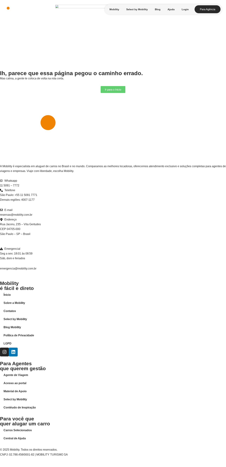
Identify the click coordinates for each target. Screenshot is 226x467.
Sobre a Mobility (14, 302)
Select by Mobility (137, 9)
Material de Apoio (15, 391)
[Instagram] (4, 352)
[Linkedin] (13, 352)
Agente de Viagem (16, 375)
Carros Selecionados (18, 430)
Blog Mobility (12, 327)
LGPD (7, 343)
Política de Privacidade (19, 335)
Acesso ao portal (15, 383)
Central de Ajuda (15, 438)
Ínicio (7, 294)
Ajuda (171, 9)
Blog (157, 9)
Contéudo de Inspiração (20, 407)
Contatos (10, 311)
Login (185, 9)
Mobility (114, 9)
